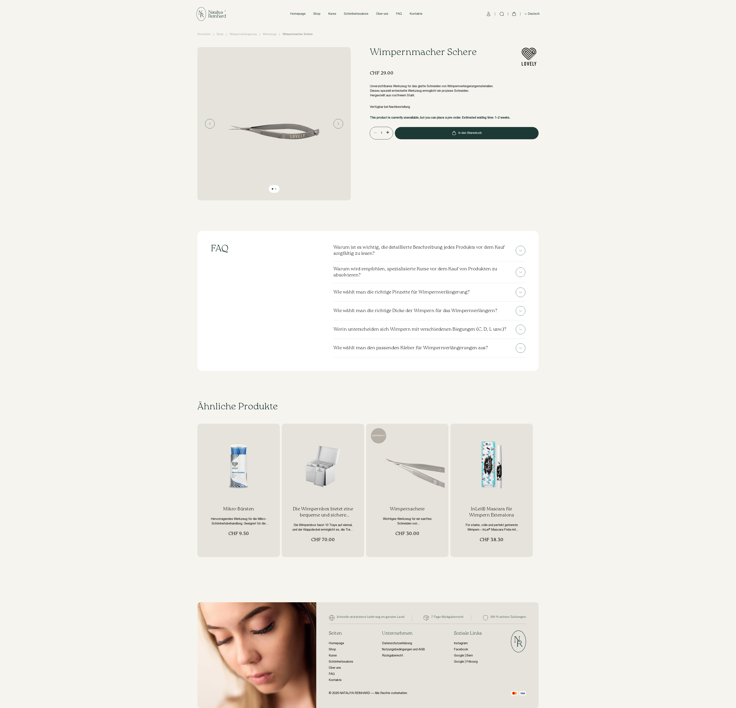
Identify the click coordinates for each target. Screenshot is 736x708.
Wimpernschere (407, 509)
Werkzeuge (270, 34)
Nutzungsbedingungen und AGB (403, 649)
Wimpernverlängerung (243, 34)
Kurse (332, 14)
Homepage (298, 14)
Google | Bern (463, 655)
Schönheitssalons (356, 14)
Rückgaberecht (392, 655)
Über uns (382, 14)
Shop (316, 14)
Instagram (461, 643)
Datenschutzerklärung (397, 643)
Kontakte (416, 14)
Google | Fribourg (466, 661)
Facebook (461, 649)
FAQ (399, 14)
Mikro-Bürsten (238, 509)
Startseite (203, 34)
